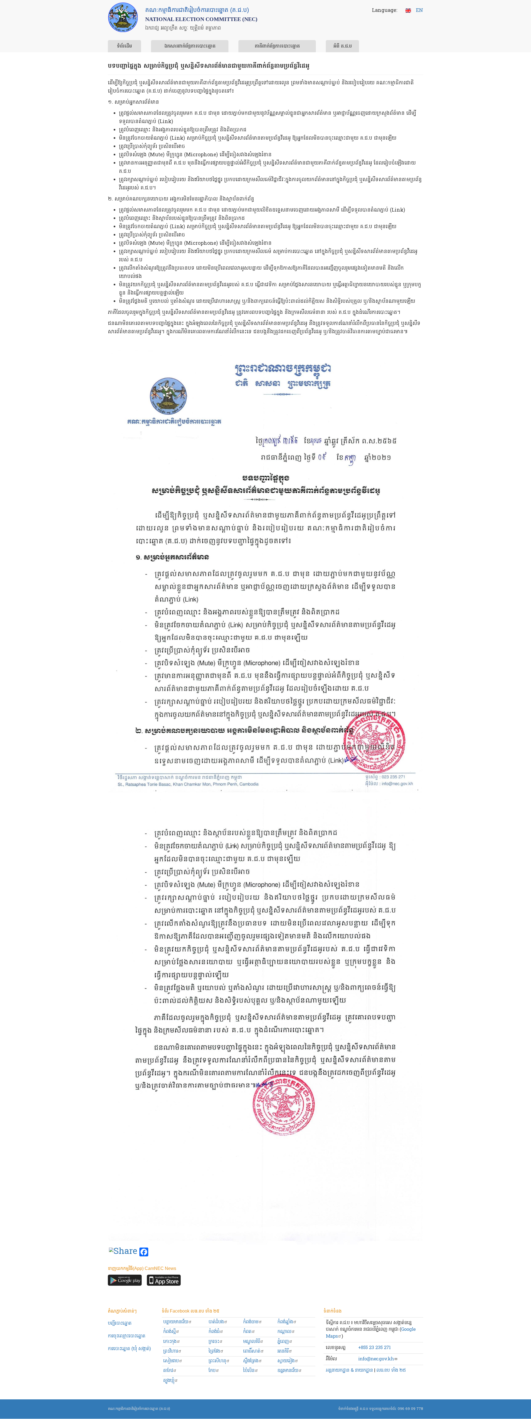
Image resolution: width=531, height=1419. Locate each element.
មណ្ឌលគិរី (251, 1341)
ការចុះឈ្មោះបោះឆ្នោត (126, 1336)
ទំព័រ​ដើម (124, 46)
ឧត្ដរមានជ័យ (287, 1370)
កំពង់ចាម (250, 1322)
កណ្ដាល (284, 1331)
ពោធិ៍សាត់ (251, 1351)
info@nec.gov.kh (376, 1359)
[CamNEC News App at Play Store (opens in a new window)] (125, 1281)
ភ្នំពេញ (283, 1341)
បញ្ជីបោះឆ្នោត (119, 1323)
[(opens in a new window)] (123, 1252)
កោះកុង (169, 1341)
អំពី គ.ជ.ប (342, 46)
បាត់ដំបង (216, 1322)
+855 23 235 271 (374, 1347)
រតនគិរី (282, 1351)
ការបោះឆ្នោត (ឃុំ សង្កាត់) (129, 1348)
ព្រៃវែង (214, 1351)
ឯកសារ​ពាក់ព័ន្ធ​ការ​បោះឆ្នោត (189, 46)
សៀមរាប (171, 1361)
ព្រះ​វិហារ (170, 1351)
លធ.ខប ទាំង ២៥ (391, 1370)
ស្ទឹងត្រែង (250, 1361)
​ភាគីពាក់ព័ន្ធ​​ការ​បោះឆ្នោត (277, 46)
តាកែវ (168, 1370)
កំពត (247, 1331)
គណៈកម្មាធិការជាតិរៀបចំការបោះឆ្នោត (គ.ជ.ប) (139, 1409)
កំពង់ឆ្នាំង (285, 1322)
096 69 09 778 (410, 1409)
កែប (212, 1370)
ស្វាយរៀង (286, 1361)
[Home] (123, 17)
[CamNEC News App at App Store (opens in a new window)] (164, 1281)
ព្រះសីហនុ (217, 1361)
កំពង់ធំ (214, 1331)
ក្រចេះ (214, 1341)
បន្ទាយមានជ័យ (175, 1322)
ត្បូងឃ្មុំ (168, 1380)
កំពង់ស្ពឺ (169, 1331)
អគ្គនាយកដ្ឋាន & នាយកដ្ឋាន (349, 1370)
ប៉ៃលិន (248, 1370)
